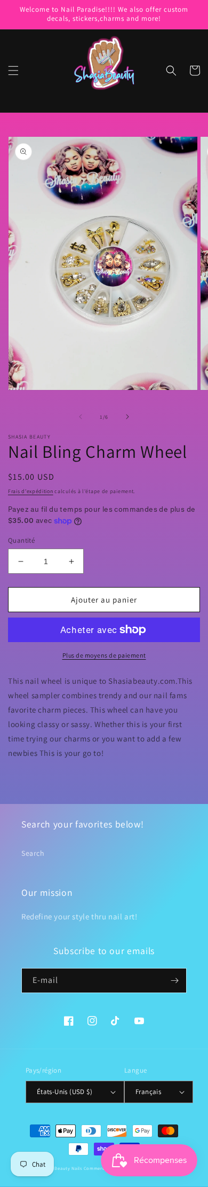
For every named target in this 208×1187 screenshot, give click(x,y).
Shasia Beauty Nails (60, 1168)
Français (148, 1091)
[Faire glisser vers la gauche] (80, 416)
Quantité (21, 540)
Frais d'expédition (30, 491)
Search (33, 853)
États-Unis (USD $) (64, 1091)
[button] (13, 70)
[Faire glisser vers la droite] (127, 416)
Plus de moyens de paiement (104, 655)
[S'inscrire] (174, 980)
